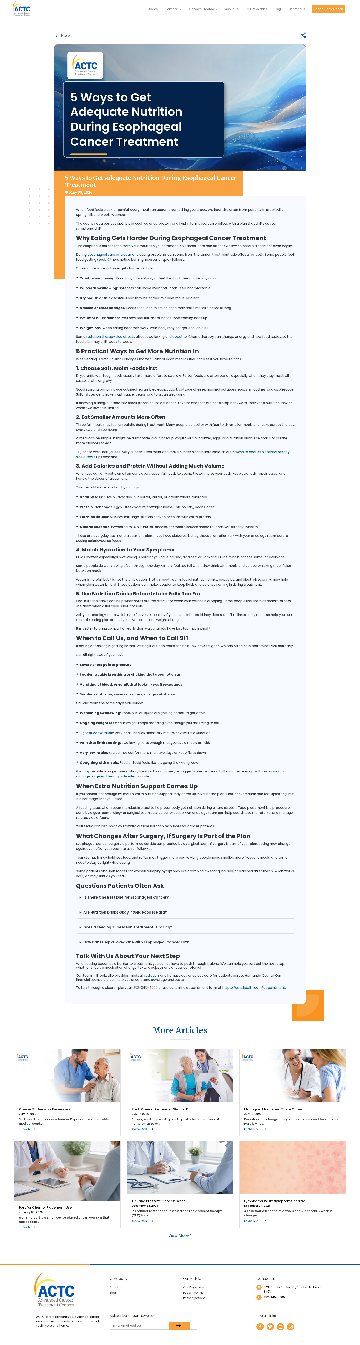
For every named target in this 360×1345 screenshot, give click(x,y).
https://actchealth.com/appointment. (254, 987)
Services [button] (172, 9)
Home (153, 9)
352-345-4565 (274, 1297)
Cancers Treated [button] (202, 9)
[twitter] (270, 1326)
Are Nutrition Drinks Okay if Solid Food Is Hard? (125, 912)
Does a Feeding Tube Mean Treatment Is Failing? (127, 927)
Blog (278, 9)
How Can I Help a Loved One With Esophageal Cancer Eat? (136, 942)
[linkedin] (280, 1326)
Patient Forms (193, 1293)
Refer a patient (194, 1298)
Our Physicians (256, 9)
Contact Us (297, 9)
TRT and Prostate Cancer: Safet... (160, 1201)
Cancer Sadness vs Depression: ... (47, 1109)
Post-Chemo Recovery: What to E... (161, 1109)
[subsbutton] (179, 1326)
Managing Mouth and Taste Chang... (275, 1109)
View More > (180, 1235)
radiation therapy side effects (110, 336)
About (114, 1287)
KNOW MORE (27, 1129)
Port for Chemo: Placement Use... (46, 1207)
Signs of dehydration (96, 733)
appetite (179, 336)
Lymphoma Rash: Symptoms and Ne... (276, 1201)
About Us (231, 9)
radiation (151, 975)
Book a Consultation (328, 9)
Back (65, 35)
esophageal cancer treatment (113, 254)
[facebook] (260, 1326)
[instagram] (290, 1326)
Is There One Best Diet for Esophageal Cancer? (126, 897)
